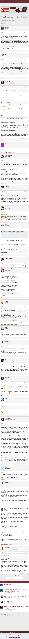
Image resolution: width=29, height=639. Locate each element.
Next (19, 575)
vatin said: (3, 406)
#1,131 (27, 306)
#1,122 (27, 59)
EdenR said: (3, 162)
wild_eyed (5, 585)
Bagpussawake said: (5, 34)
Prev (9, 575)
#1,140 (27, 552)
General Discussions (10, 592)
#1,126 (27, 191)
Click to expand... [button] (14, 46)
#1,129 (27, 263)
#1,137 (27, 423)
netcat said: (3, 89)
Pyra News (10, 597)
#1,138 (27, 472)
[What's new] (25, 1)
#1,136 (27, 403)
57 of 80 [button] (14, 575)
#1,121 (27, 32)
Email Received (8, 584)
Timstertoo (5, 609)
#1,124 (27, 148)
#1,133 (27, 346)
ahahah (5, 592)
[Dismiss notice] (27, 5)
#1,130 (27, 274)
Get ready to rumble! (9, 601)
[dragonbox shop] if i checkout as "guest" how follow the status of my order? (15, 590)
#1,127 (27, 212)
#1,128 (27, 229)
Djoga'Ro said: (4, 214)
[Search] (27, 1)
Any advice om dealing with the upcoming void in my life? (16, 607)
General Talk (10, 585)
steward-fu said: (4, 425)
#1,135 (27, 382)
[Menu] (1, 1)
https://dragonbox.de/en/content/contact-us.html (11, 571)
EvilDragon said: (4, 248)
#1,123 (27, 86)
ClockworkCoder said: (5, 194)
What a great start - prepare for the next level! (15, 596)
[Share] (24, 32)
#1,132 (27, 332)
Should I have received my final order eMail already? (12, 231)
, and (6, 297)
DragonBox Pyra (5, 632)
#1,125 (27, 160)
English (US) (13, 632)
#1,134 (27, 364)
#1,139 (27, 487)
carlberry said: (4, 101)
